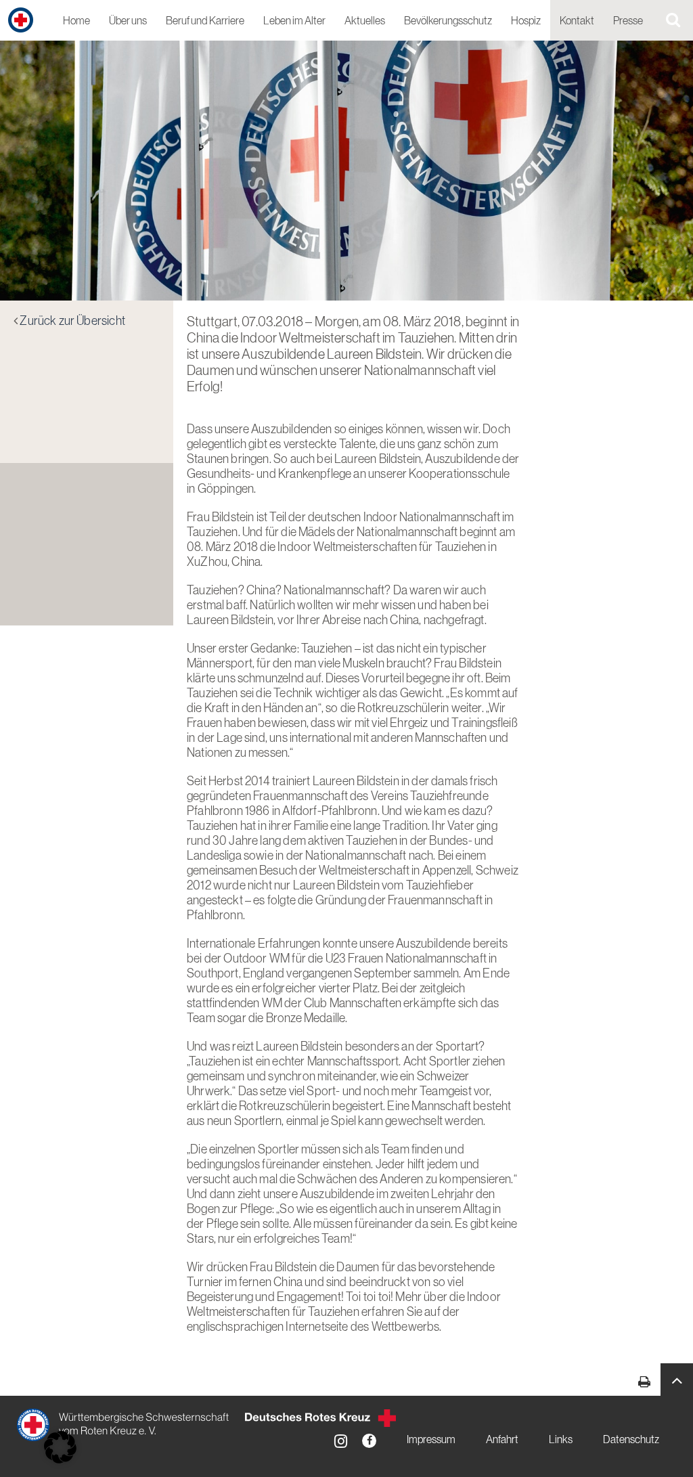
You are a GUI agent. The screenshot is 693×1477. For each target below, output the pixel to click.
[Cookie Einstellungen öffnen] (60, 1447)
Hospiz (526, 21)
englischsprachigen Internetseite (268, 1327)
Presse (628, 21)
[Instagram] (341, 1441)
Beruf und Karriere (205, 21)
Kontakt (577, 21)
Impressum (431, 1439)
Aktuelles (364, 21)
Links (561, 1439)
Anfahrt (502, 1439)
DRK (320, 1418)
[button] (677, 1379)
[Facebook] (369, 1441)
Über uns (128, 21)
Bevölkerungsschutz (448, 21)
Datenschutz (631, 1439)
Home (76, 21)
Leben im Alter (294, 21)
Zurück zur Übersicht (72, 321)
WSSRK (124, 1424)
